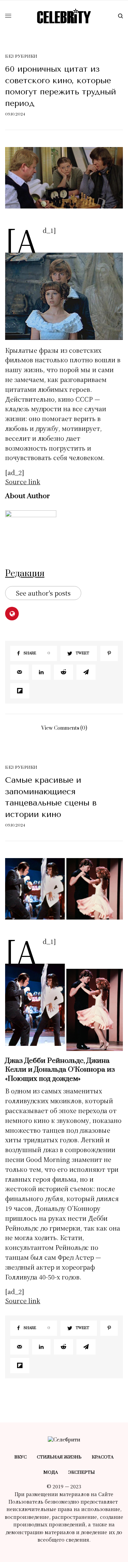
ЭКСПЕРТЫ (81, 1472)
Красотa (103, 1457)
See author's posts (43, 592)
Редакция (24, 573)
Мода (50, 1472)
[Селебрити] (64, 16)
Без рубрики (21, 56)
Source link (22, 481)
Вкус (20, 1457)
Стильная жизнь (59, 1457)
